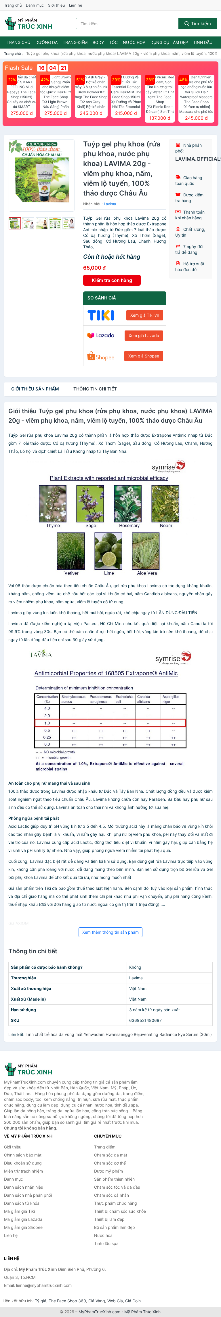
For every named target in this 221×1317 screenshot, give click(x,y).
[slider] (15, 223)
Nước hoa (134, 42)
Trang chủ (13, 5)
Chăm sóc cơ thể (110, 1163)
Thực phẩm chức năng (115, 1203)
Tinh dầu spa (106, 1243)
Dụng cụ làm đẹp (169, 42)
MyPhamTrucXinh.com (99, 1311)
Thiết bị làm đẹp (109, 1219)
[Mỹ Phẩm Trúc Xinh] (33, 1069)
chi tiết (95, 389)
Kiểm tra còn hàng (112, 280)
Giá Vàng (96, 1300)
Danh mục (35, 5)
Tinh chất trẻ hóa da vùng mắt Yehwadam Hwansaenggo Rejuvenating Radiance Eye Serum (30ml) (119, 1034)
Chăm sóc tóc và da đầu (117, 1187)
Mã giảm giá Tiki (19, 1211)
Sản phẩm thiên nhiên (114, 1179)
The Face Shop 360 (67, 1300)
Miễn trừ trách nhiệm (23, 1171)
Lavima (110, 204)
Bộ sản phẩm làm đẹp (114, 1227)
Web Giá (115, 1300)
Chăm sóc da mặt (110, 1154)
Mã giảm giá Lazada (23, 1219)
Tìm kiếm (200, 23)
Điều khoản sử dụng (23, 1163)
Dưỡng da (46, 42)
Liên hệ (75, 5)
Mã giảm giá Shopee (23, 1227)
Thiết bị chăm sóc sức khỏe (120, 1211)
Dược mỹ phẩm (108, 1171)
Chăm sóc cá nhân (111, 1195)
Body (98, 42)
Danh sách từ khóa (21, 1203)
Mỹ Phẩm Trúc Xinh (142, 1311)
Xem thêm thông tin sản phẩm (110, 932)
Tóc (113, 42)
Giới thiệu (56, 5)
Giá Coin (133, 1300)
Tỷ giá (40, 1300)
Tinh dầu (202, 42)
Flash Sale (19, 67)
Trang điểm (75, 42)
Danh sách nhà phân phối (28, 1195)
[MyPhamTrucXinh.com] (28, 23)
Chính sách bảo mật (22, 1154)
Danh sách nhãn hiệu (23, 1187)
